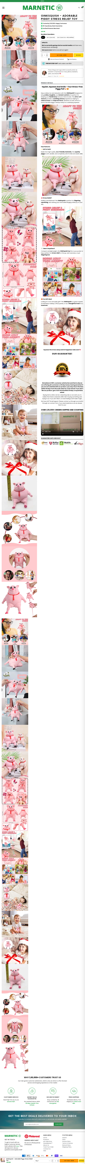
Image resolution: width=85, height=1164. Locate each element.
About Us (46, 1145)
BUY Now (78, 55)
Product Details (47, 83)
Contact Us (46, 1149)
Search (64, 1137)
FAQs (63, 1139)
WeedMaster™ (47, 1143)
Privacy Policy (66, 1141)
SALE (44, 1151)
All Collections (47, 1141)
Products (46, 1139)
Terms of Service (67, 1143)
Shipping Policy (66, 1147)
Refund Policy (66, 1145)
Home (45, 1137)
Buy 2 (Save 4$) (51, 37)
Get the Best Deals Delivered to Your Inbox (42, 1116)
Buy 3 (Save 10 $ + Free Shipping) (65, 37)
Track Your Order (48, 1147)
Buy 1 (43, 37)
